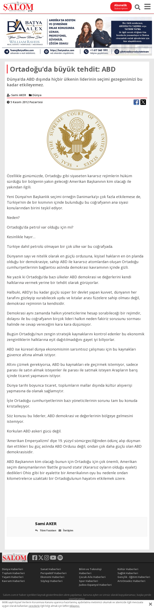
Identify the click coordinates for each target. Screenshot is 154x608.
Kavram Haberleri (13, 581)
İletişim (68, 530)
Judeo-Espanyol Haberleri (95, 585)
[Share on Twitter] (143, 102)
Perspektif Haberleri (54, 573)
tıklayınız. (75, 606)
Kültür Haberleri (128, 569)
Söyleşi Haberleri (52, 581)
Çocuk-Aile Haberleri (92, 577)
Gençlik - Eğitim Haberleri (134, 577)
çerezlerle (34, 606)
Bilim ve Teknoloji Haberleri (90, 571)
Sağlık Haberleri (128, 573)
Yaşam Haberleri (12, 577)
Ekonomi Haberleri (52, 577)
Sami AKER (46, 523)
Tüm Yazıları (47, 530)
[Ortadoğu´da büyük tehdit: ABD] (77, 139)
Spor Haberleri (88, 581)
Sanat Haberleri (51, 569)
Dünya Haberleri (12, 569)
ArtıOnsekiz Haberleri (131, 581)
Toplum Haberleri (13, 573)
